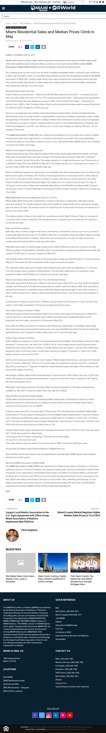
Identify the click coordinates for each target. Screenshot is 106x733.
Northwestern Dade (17, 681)
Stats (24, 27)
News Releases (16, 27)
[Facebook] (35, 715)
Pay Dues (56, 2)
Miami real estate (60, 72)
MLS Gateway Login (43, 2)
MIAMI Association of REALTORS (24, 135)
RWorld (58, 622)
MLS (57, 608)
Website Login (26, 2)
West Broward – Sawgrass (18, 688)
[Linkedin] (56, 715)
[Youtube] (70, 715)
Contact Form (61, 683)
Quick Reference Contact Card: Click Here (72, 687)
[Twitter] (42, 715)
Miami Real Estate (13, 197)
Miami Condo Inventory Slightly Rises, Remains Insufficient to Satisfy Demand (52, 579)
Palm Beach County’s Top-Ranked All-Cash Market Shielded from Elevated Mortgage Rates (82, 580)
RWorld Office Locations (12, 691)
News (8, 27)
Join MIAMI (60, 618)
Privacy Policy (30, 729)
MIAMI (10, 677)
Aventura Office (12, 684)
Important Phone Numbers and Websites (72, 636)
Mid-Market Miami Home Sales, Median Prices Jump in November (20, 579)
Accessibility (61, 639)
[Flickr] (63, 715)
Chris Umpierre (13, 41)
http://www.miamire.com (60, 486)
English (70, 2)
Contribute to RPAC (63, 632)
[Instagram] (49, 715)
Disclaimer (24, 727)
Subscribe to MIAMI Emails (66, 625)
